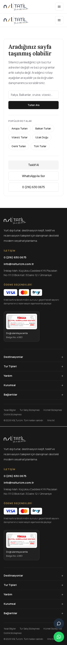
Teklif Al (33, 165)
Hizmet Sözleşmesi (52, 410)
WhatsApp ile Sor (33, 176)
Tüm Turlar (40, 146)
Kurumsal (33, 385)
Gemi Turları (19, 146)
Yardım (33, 376)
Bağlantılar (33, 394)
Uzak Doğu (41, 137)
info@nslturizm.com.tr (19, 264)
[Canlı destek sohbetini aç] (59, 623)
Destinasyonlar (33, 357)
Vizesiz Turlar (20, 137)
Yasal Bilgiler (10, 410)
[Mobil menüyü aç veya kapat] (59, 7)
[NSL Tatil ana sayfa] (16, 7)
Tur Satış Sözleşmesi (30, 410)
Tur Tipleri (33, 366)
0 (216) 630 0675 (33, 187)
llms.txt (51, 420)
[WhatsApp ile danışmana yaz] (59, 637)
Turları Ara (33, 105)
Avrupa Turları (20, 128)
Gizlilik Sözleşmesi (13, 414)
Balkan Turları (43, 128)
